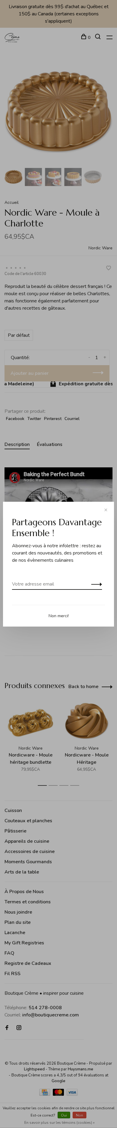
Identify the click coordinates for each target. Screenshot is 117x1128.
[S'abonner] (95, 584)
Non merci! (59, 616)
